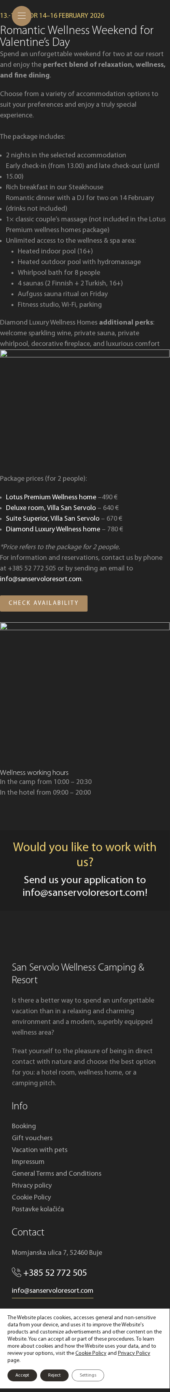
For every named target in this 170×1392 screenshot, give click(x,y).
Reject (54, 1375)
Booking (24, 1126)
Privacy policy (32, 1186)
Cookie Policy (31, 1197)
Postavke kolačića (38, 1209)
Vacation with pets (39, 1150)
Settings (88, 1375)
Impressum (28, 1162)
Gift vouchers (32, 1138)
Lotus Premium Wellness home (51, 497)
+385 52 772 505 (55, 1273)
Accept (22, 1375)
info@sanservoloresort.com (41, 579)
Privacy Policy (134, 1353)
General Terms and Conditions (56, 1174)
